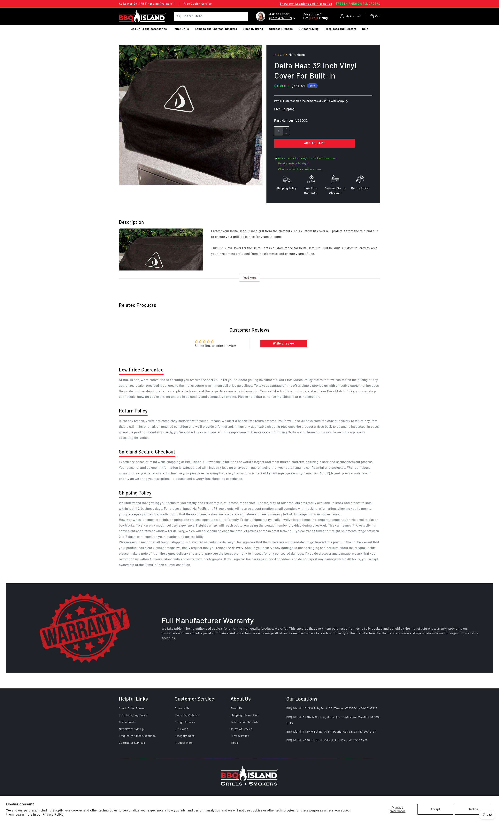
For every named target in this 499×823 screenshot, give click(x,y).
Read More (249, 277)
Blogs (234, 742)
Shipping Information (244, 715)
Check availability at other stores (299, 169)
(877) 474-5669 (280, 18)
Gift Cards (181, 729)
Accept (435, 809)
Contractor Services (132, 742)
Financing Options (187, 715)
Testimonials (127, 722)
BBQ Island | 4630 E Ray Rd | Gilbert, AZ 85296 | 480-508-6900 (327, 740)
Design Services (185, 722)
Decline (473, 809)
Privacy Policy (52, 814)
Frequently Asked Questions (137, 735)
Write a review (284, 343)
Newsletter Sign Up (131, 729)
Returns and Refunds (244, 722)
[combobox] (215, 16)
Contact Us (182, 708)
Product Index (184, 742)
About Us (237, 708)
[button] (281, 55)
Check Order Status (131, 708)
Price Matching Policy (133, 715)
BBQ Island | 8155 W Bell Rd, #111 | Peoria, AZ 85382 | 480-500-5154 (331, 731)
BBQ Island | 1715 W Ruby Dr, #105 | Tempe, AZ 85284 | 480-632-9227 (332, 708)
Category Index (185, 735)
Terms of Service (241, 729)
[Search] (177, 16)
